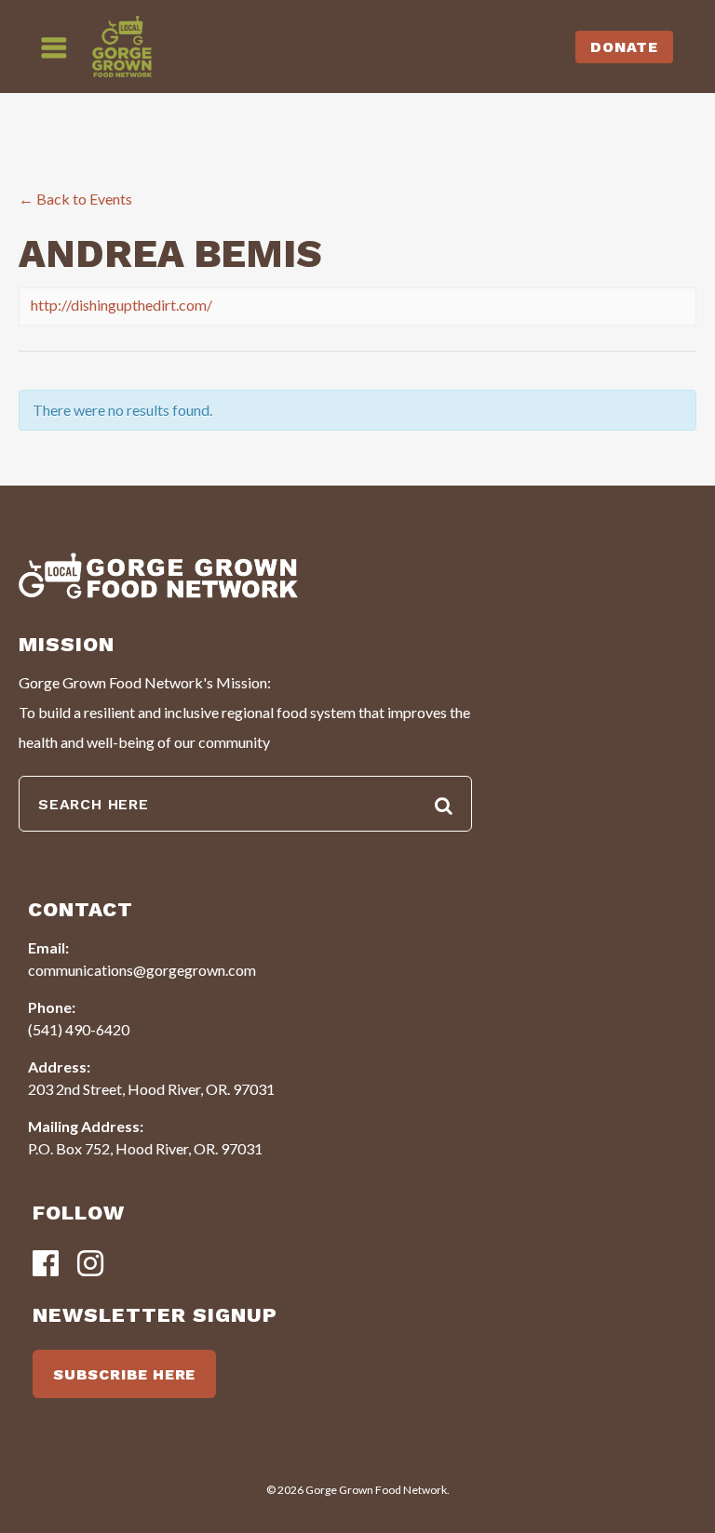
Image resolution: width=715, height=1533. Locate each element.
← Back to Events (75, 198)
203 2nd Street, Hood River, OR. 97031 (151, 1089)
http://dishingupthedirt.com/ (121, 304)
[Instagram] (90, 1264)
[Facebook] (46, 1264)
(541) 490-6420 (78, 1029)
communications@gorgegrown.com (142, 970)
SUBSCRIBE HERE (124, 1374)
